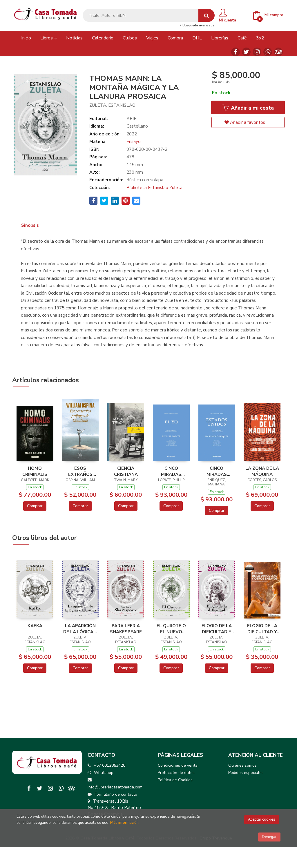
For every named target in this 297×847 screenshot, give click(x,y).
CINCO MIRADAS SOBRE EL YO (171, 471)
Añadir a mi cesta (251, 107)
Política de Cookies (175, 780)
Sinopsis (30, 225)
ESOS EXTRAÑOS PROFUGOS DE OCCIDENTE (80, 471)
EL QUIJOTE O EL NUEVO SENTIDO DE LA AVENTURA (171, 628)
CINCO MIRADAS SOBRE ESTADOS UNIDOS (216, 471)
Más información (124, 822)
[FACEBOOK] (235, 52)
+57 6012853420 (109, 765)
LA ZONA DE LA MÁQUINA (262, 471)
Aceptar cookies (261, 819)
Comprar (35, 506)
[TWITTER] (246, 52)
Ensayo (133, 141)
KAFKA (35, 626)
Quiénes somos (242, 765)
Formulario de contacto (116, 794)
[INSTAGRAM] (257, 52)
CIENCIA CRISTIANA (126, 471)
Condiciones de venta (178, 765)
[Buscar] (206, 15)
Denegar (269, 836)
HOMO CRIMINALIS (34, 471)
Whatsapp (103, 772)
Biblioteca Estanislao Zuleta (154, 188)
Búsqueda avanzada (198, 25)
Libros (47, 38)
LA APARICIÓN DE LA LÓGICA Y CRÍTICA (80, 628)
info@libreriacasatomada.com (115, 787)
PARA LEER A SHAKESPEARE (126, 628)
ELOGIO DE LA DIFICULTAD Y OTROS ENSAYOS (217, 628)
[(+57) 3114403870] (267, 52)
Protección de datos (176, 772)
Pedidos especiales (246, 772)
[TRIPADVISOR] (278, 52)
